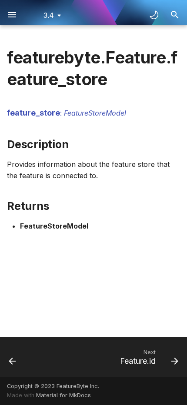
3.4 (48, 15)
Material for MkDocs (63, 395)
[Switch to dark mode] (154, 14)
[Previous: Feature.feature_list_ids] (12, 357)
